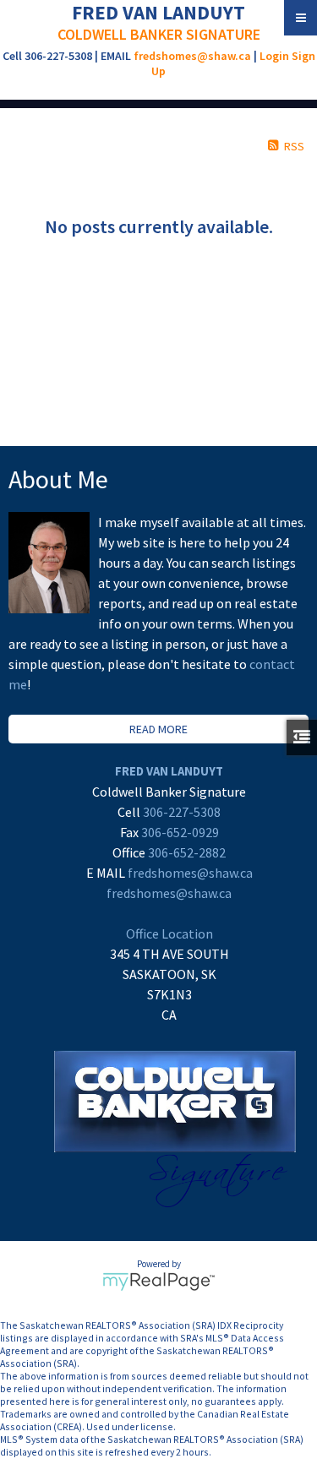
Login (274, 55)
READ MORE (158, 729)
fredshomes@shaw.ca (192, 55)
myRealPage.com (158, 1281)
